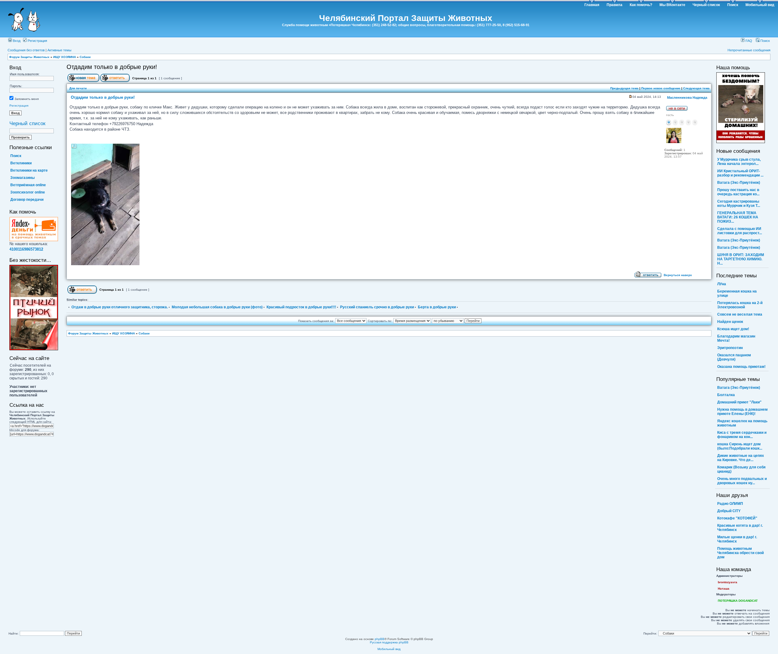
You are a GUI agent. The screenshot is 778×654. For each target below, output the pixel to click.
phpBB (379, 639)
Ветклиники (21, 163)
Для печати (78, 88)
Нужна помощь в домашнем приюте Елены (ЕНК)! (742, 411)
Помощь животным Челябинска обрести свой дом (740, 552)
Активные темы (59, 50)
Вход (16, 41)
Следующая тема (696, 88)
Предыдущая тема (624, 88)
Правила (614, 5)
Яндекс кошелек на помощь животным (742, 423)
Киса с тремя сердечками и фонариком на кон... (741, 434)
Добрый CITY (729, 511)
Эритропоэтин (730, 348)
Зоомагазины (22, 178)
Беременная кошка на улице (737, 293)
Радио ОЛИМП (730, 504)
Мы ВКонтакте (672, 5)
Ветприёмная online (28, 185)
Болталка (726, 395)
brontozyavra (727, 582)
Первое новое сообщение (660, 88)
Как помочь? (641, 5)
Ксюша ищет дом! (733, 329)
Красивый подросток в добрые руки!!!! (301, 307)
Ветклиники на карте (29, 170)
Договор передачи (26, 199)
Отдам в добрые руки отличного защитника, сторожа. (119, 307)
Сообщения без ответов (26, 50)
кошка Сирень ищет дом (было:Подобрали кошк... (739, 446)
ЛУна (721, 284)
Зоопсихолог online (27, 192)
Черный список (706, 5)
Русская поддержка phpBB (389, 642)
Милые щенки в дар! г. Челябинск (737, 539)
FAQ (748, 41)
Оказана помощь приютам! (741, 367)
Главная (591, 5)
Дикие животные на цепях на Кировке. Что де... (740, 458)
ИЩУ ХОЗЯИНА (64, 57)
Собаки (85, 57)
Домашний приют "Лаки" (739, 402)
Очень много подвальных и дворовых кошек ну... (742, 481)
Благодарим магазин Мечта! (736, 338)
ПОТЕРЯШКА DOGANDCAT (738, 600)
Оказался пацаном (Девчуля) (734, 357)
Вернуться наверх (678, 275)
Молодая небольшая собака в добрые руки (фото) (217, 307)
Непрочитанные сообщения (749, 50)
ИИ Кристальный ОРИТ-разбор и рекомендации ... (740, 173)
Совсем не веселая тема (739, 314)
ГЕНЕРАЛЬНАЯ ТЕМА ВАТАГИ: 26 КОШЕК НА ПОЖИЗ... (737, 217)
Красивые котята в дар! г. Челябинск (740, 527)
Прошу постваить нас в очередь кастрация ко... (738, 192)
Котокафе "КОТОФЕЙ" (737, 518)
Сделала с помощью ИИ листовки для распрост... (739, 231)
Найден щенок (730, 322)
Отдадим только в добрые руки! (112, 66)
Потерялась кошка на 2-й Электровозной (740, 305)
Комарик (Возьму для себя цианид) (741, 469)
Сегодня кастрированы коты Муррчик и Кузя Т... (738, 203)
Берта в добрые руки (437, 307)
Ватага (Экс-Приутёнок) (738, 182)
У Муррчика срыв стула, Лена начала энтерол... (739, 161)
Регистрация (37, 41)
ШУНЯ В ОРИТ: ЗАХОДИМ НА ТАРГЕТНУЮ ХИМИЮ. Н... (740, 259)
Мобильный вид (759, 5)
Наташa (723, 588)
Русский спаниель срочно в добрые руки (377, 307)
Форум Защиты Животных (29, 57)
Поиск (732, 5)
